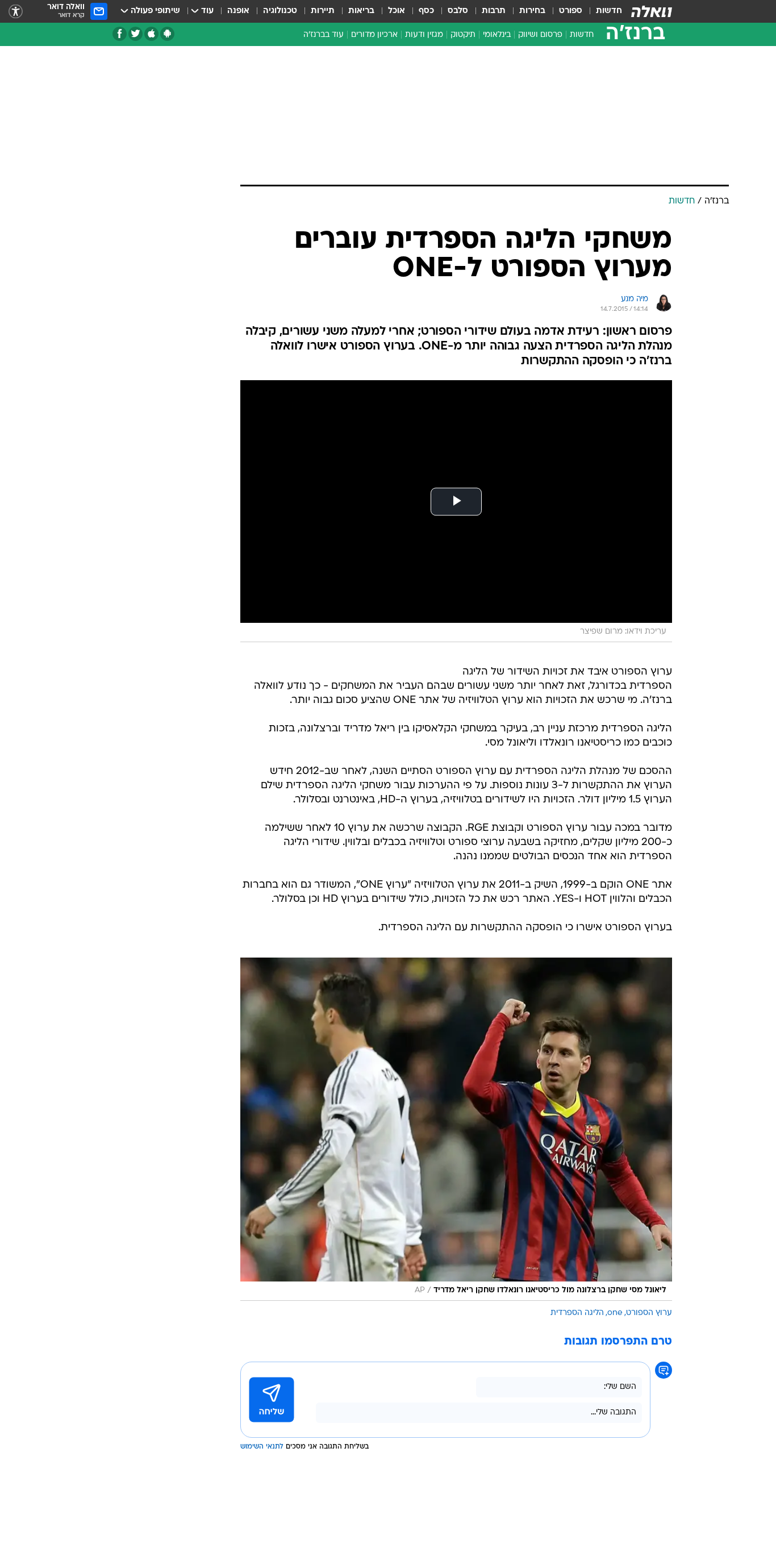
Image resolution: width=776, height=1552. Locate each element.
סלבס (458, 11)
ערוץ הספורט (649, 1313)
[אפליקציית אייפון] (151, 34)
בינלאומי (497, 35)
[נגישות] (16, 12)
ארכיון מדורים (374, 35)
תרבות (494, 11)
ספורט (570, 11)
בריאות (361, 11)
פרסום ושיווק (540, 35)
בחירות (532, 11)
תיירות (323, 11)
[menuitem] (602, 11)
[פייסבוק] (119, 34)
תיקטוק (462, 35)
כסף (426, 11)
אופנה (238, 11)
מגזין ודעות (424, 35)
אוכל (396, 11)
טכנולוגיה (280, 11)
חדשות (609, 11)
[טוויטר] (135, 34)
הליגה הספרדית (577, 1313)
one (615, 1313)
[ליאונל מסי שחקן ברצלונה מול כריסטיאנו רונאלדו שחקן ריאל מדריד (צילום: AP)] (456, 1129)
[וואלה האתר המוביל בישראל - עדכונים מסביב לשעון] (651, 11)
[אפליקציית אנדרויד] (167, 34)
